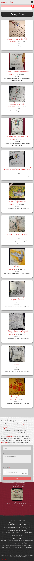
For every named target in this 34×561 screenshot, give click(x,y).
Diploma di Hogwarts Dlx (17, 136)
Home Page (4, 442)
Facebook (12, 520)
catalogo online (10, 436)
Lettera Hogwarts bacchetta (17, 38)
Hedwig (17, 266)
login (24, 520)
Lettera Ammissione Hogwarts (17, 71)
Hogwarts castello (17, 299)
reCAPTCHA (6, 467)
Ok (2, 559)
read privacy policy (17, 535)
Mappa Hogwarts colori (17, 201)
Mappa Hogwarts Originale (17, 331)
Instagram (19, 520)
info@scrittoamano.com (19, 430)
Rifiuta (6, 559)
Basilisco (17, 364)
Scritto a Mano (7, 2)
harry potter (12, 41)
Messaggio (6, 453)
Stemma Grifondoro (17, 396)
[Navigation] (32, 2)
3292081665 (18, 532)
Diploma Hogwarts (17, 103)
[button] (32, 6)
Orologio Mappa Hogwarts (17, 234)
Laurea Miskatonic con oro (17, 503)
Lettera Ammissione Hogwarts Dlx (17, 169)
